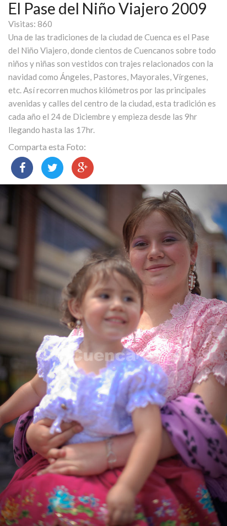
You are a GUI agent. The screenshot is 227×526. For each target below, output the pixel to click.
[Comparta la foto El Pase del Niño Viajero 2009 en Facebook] (22, 168)
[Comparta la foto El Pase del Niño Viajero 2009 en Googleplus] (83, 168)
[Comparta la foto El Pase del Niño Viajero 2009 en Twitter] (52, 168)
